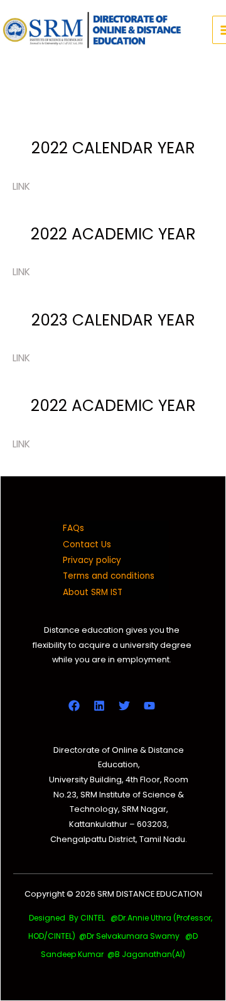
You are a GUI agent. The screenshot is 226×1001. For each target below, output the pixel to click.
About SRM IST (92, 592)
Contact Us (87, 544)
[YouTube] (149, 705)
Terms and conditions (108, 576)
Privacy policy (92, 560)
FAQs (73, 528)
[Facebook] (74, 705)
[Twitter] (124, 705)
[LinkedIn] (99, 705)
